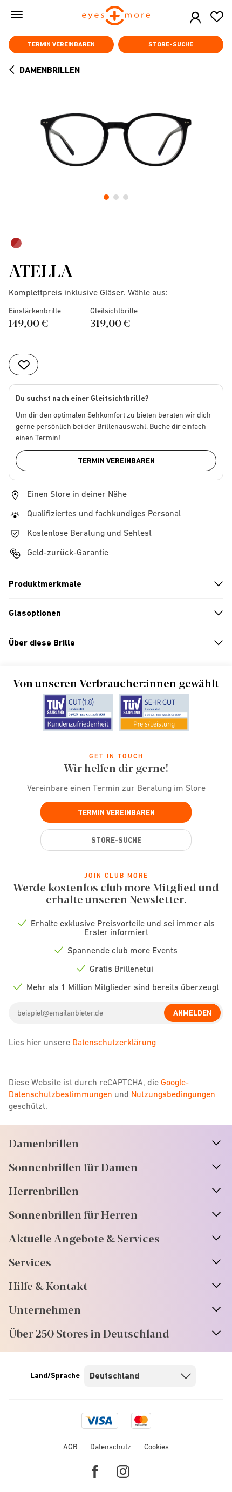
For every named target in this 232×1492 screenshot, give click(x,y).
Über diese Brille (111, 642)
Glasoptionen (111, 613)
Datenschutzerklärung (114, 1042)
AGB (70, 1446)
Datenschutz (110, 1446)
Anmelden (192, 1013)
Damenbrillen (49, 70)
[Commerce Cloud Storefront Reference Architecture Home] (116, 16)
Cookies (156, 1446)
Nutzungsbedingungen (173, 1094)
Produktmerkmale (111, 584)
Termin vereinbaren (61, 44)
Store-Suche (170, 44)
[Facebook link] (95, 1471)
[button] (195, 18)
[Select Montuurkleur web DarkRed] (17, 243)
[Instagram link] (123, 1471)
